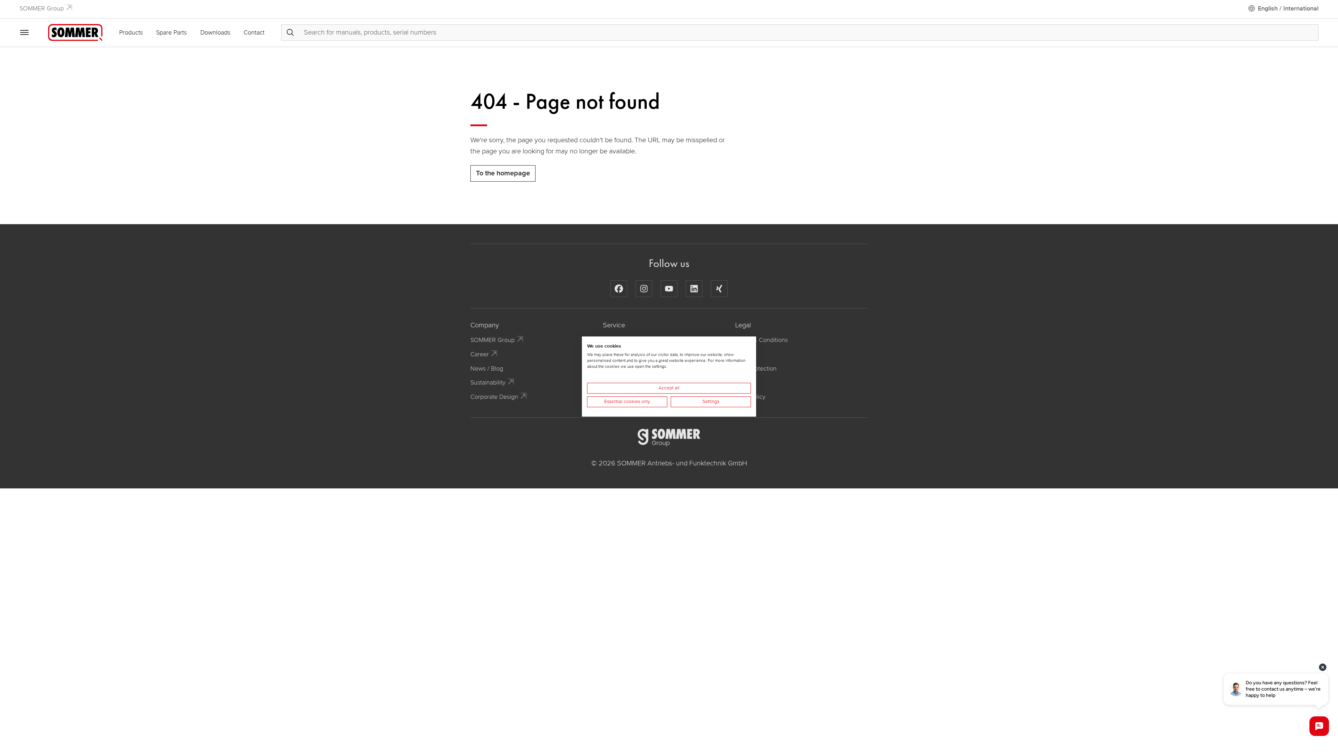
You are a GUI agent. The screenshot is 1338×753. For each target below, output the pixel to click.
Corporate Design (494, 397)
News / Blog (486, 368)
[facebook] (618, 288)
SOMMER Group (42, 8)
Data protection (756, 368)
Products (131, 32)
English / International (1288, 8)
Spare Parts (171, 32)
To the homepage (503, 173)
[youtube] (669, 288)
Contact (254, 32)
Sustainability (488, 382)
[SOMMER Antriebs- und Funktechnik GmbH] (75, 32)
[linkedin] (694, 288)
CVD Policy (750, 397)
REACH (745, 382)
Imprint (744, 354)
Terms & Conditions (761, 340)
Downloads (215, 32)
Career (479, 354)
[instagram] (644, 288)
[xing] (719, 288)
